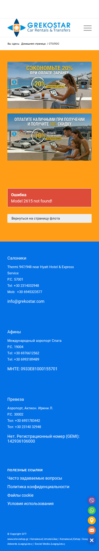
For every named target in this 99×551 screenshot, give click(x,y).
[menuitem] (85, 27)
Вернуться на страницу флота (36, 218)
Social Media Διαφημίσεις (50, 543)
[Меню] (85, 27)
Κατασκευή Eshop (70, 539)
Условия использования (30, 503)
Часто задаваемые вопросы (34, 478)
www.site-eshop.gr (17, 539)
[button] (92, 540)
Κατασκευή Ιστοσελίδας (44, 539)
